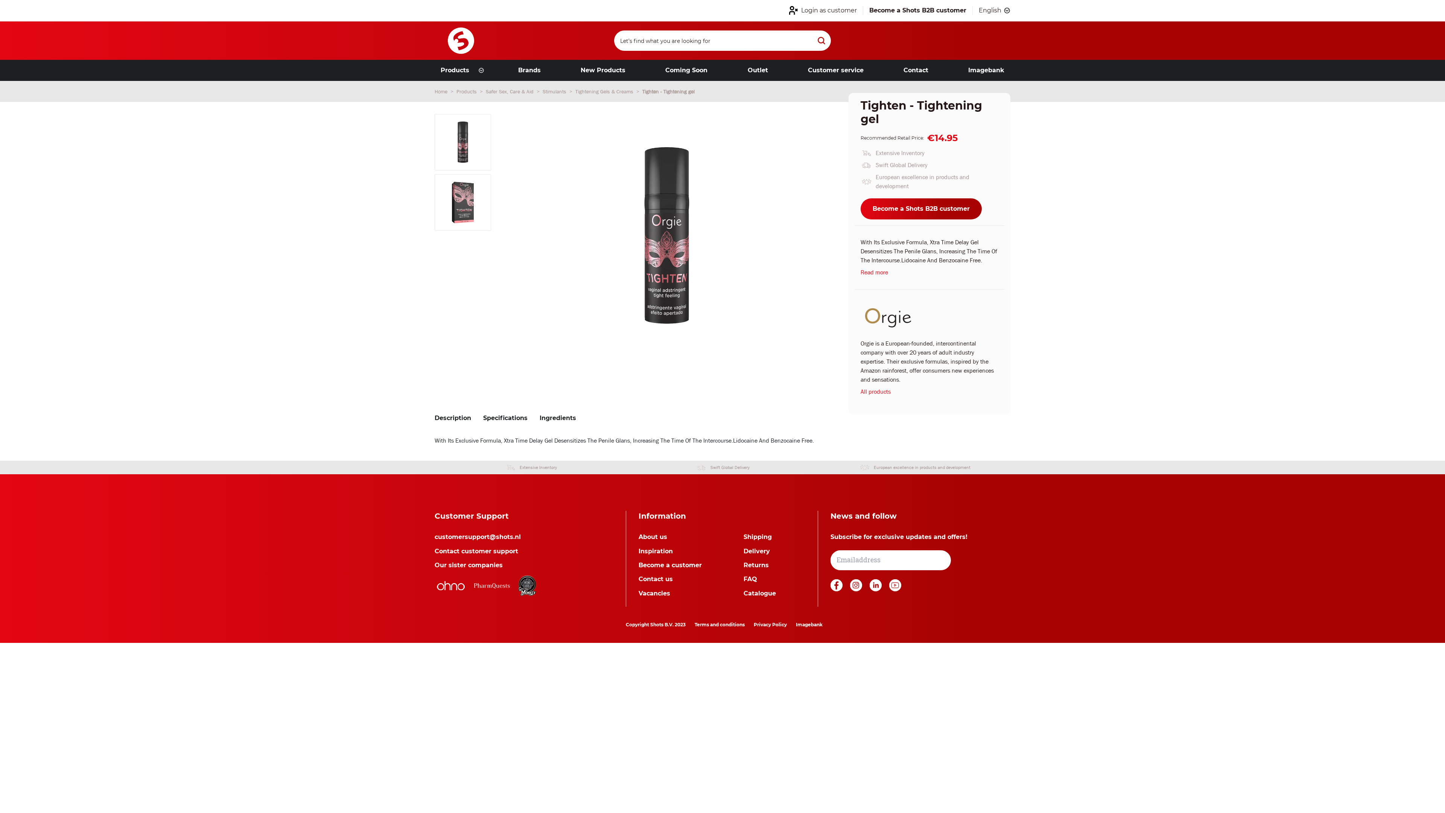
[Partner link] (451, 585)
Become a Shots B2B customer (921, 208)
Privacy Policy (770, 624)
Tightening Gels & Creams (605, 91)
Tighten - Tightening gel (668, 91)
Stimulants (555, 91)
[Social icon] (837, 589)
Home (442, 91)
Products (467, 91)
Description (453, 418)
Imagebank (809, 624)
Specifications (505, 418)
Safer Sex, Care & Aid (510, 91)
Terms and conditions (720, 624)
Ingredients (558, 418)
